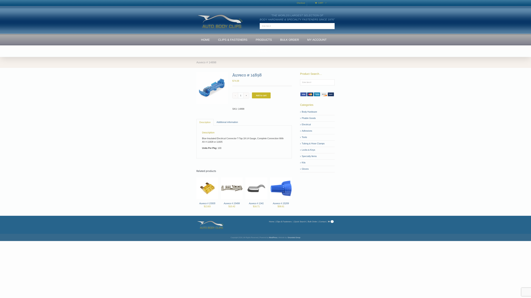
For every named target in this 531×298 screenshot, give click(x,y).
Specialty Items (309, 156)
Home (271, 221)
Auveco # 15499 (232, 203)
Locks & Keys (308, 150)
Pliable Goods (309, 118)
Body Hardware (309, 112)
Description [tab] (205, 122)
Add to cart (261, 95)
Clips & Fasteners (284, 221)
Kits (303, 162)
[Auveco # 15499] (232, 179)
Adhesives (307, 131)
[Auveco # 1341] (256, 179)
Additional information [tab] (227, 122)
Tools (304, 137)
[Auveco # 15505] (207, 179)
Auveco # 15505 (207, 203)
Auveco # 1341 (256, 203)
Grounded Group (294, 238)
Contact (322, 221)
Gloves (305, 169)
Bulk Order (312, 221)
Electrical (306, 124)
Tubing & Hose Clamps (313, 143)
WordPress (273, 238)
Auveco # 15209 (281, 203)
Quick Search (300, 221)
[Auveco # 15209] (281, 179)
